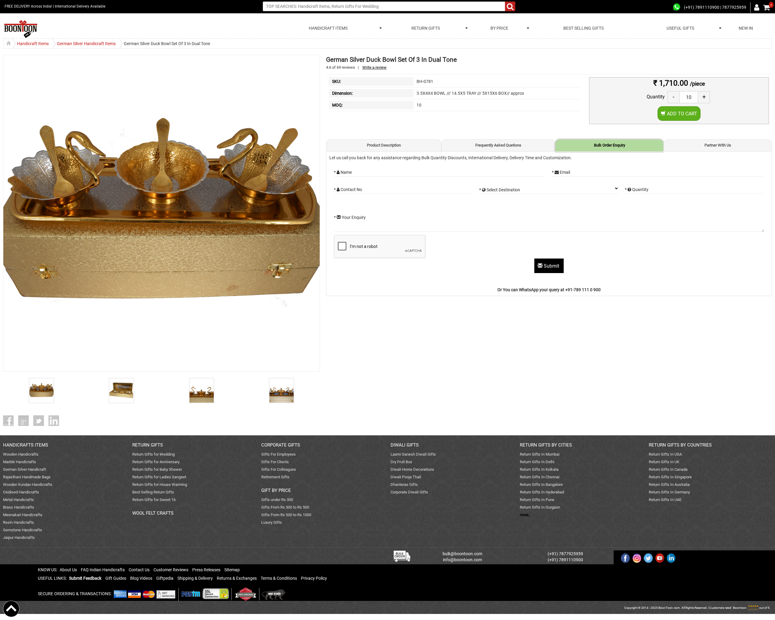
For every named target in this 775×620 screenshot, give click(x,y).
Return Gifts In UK (664, 462)
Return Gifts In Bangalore (541, 484)
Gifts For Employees (278, 454)
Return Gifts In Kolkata (539, 469)
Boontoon (740, 607)
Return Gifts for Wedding (153, 454)
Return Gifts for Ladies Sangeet (159, 477)
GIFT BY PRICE (276, 490)
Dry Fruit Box (401, 462)
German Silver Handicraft (24, 469)
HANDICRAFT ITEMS (327, 28)
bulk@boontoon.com (462, 553)
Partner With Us (717, 145)
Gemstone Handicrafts (22, 530)
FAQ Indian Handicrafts (103, 569)
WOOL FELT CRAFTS (152, 513)
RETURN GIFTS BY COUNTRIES (680, 445)
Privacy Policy (314, 578)
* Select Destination (499, 189)
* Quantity (636, 189)
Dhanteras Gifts (404, 484)
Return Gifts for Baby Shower (157, 469)
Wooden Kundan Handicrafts (27, 484)
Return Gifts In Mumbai (539, 454)
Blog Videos (141, 578)
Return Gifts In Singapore (670, 477)
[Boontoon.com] (11, 608)
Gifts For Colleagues (278, 469)
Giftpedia (164, 578)
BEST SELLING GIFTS (583, 28)
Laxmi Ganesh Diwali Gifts (413, 454)
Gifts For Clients (275, 462)
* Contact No (348, 189)
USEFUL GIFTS (679, 28)
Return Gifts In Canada (668, 469)
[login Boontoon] (757, 7)
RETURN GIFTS (425, 28)
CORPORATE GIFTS (280, 445)
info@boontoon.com (462, 559)
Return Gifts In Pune (537, 499)
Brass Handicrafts (18, 507)
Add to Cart (681, 114)
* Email (561, 172)
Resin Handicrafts (18, 522)
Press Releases (206, 569)
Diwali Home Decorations (412, 469)
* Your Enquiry (350, 217)
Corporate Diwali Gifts (409, 492)
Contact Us (139, 569)
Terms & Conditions (279, 578)
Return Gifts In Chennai (539, 477)
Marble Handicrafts (19, 462)
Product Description (384, 145)
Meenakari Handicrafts (22, 515)
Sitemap (232, 569)
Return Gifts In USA (665, 454)
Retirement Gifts (275, 477)
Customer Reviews (170, 569)
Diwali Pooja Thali (406, 477)
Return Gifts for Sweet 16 (154, 499)
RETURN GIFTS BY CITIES (546, 445)
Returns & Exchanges (237, 578)
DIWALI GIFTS (405, 445)
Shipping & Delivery (195, 578)
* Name (343, 172)
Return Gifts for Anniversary (156, 462)
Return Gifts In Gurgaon (540, 507)
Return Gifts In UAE (665, 499)
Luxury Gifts (271, 522)
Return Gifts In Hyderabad (542, 492)
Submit (551, 266)
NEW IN (746, 28)
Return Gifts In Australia (669, 484)
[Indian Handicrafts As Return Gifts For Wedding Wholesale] (20, 29)
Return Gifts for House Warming (159, 484)
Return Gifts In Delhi (537, 462)
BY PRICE (498, 28)
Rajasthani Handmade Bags (27, 477)
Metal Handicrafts (18, 499)
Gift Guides (115, 578)
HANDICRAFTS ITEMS (25, 445)
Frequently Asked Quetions (498, 145)
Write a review (374, 67)
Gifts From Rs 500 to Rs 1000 (286, 515)
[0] (766, 7)
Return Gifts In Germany (669, 492)
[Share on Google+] (25, 420)
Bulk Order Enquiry (609, 145)
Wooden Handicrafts (20, 454)
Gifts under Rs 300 (277, 499)
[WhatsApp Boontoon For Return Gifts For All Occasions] (677, 7)
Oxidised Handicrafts (21, 492)
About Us (68, 569)
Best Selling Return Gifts (153, 492)
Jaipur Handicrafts (19, 537)
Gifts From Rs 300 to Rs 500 (285, 507)
